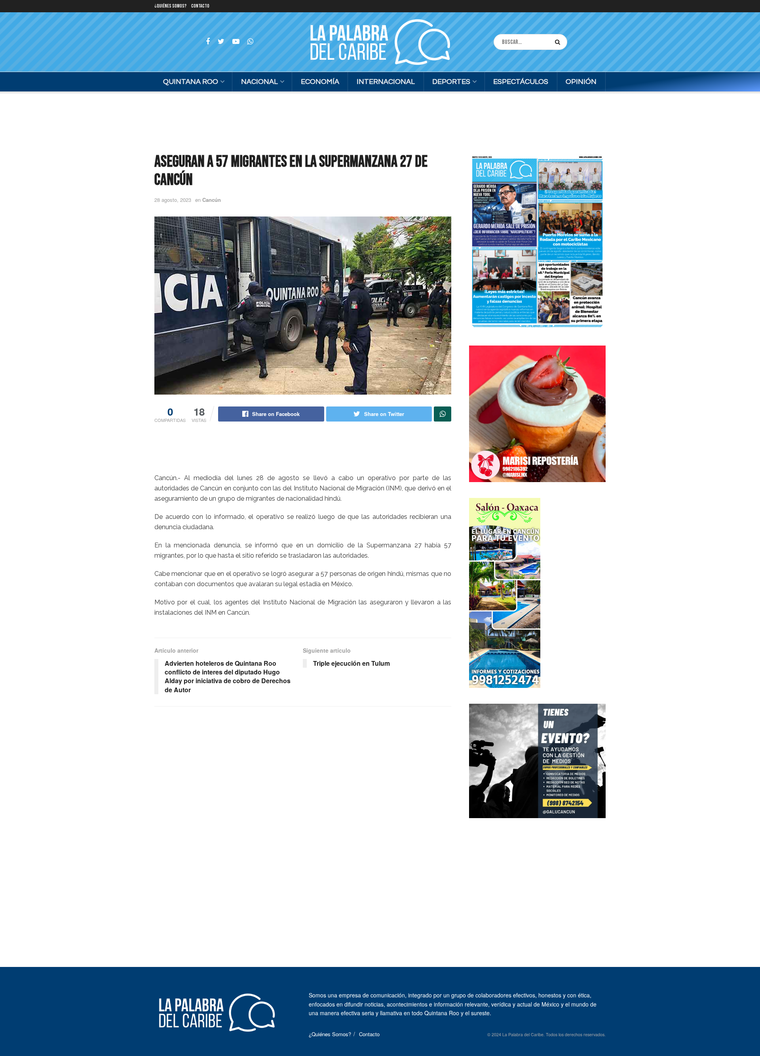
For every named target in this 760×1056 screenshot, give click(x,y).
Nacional (259, 81)
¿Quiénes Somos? (170, 6)
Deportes (451, 81)
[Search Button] (559, 42)
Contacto (200, 6)
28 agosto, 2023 (172, 199)
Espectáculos (520, 81)
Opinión (581, 81)
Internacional (386, 81)
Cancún (211, 199)
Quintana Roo (190, 81)
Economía (320, 81)
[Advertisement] (380, 121)
